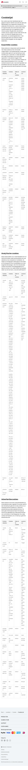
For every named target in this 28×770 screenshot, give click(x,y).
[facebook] (2, 741)
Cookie (14, 712)
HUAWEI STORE (5, 720)
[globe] (1, 746)
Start (2, 712)
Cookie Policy (3, 756)
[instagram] (10, 741)
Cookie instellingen (4, 759)
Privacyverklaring (4, 754)
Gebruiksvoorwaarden (5, 752)
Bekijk (13, 7)
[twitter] (4, 741)
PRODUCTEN (4, 716)
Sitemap (2, 749)
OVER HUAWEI (4, 726)
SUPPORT (3, 723)
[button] (20, 2)
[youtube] (7, 741)
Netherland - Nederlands (6, 747)
